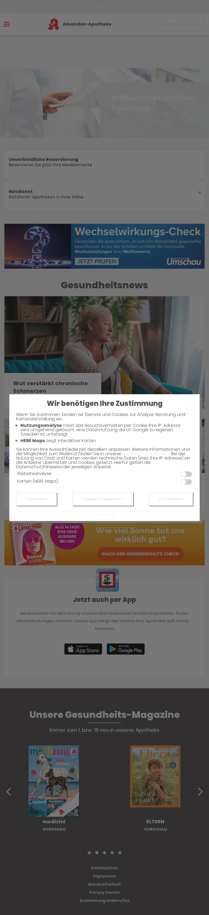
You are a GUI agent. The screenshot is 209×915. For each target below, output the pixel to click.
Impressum (104, 514)
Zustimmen (171, 499)
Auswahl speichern (102, 499)
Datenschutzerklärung (146, 454)
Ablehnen (36, 499)
